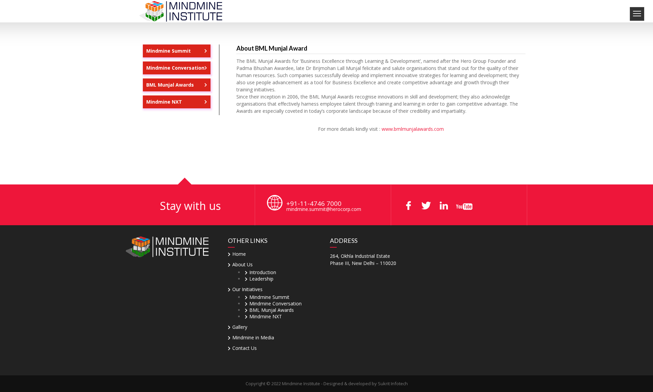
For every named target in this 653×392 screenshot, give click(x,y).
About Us (242, 264)
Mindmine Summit (168, 51)
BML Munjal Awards (170, 85)
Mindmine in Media (253, 337)
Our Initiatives (247, 289)
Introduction (262, 272)
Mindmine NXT (164, 102)
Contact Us (244, 348)
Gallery (239, 327)
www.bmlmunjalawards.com (413, 129)
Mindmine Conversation (175, 68)
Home (239, 254)
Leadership (261, 278)
